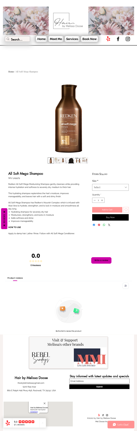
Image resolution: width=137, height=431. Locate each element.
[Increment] (102, 200)
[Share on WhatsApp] (104, 224)
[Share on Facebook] (94, 224)
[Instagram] (128, 39)
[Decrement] (94, 200)
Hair (18, 378)
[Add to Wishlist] (126, 210)
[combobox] (110, 187)
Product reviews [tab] (15, 278)
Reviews (4, 218)
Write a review (101, 260)
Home (11, 71)
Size (95, 180)
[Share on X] (109, 224)
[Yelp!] (108, 39)
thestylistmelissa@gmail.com (31, 383)
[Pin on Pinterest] (99, 224)
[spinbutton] (98, 200)
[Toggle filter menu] (126, 286)
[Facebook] (118, 39)
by (24, 378)
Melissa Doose (37, 378)
